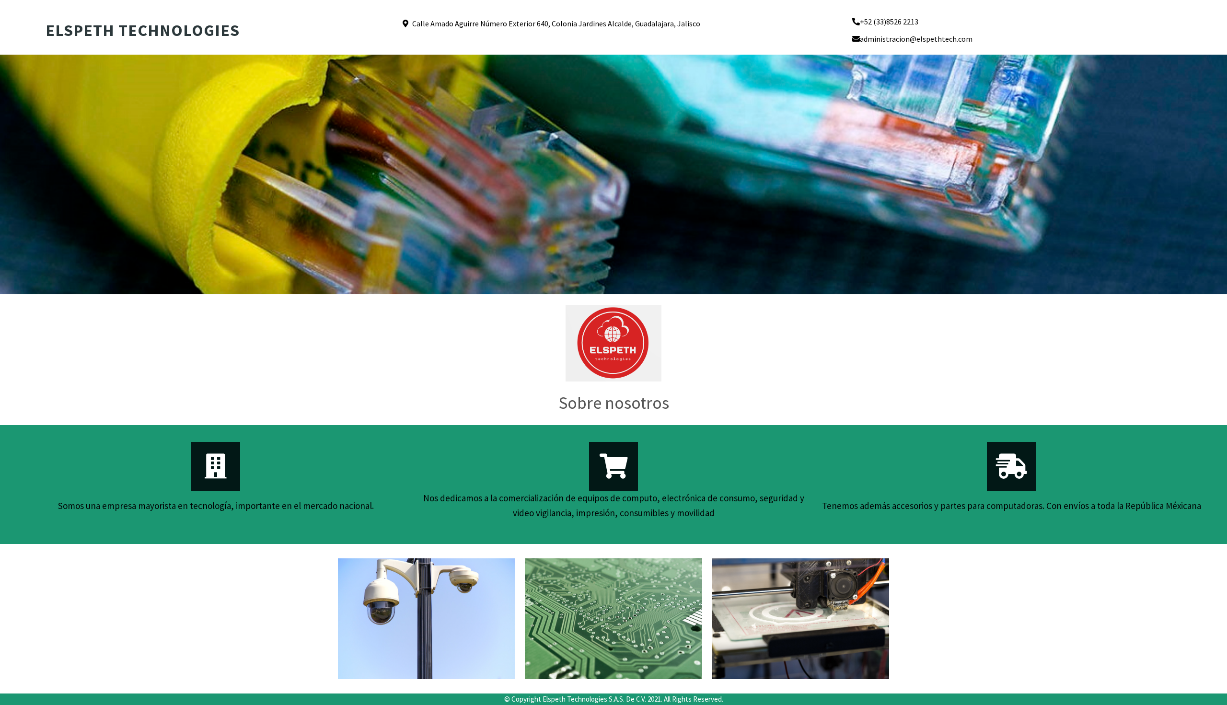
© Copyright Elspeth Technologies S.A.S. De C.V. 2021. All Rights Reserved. (613, 699)
